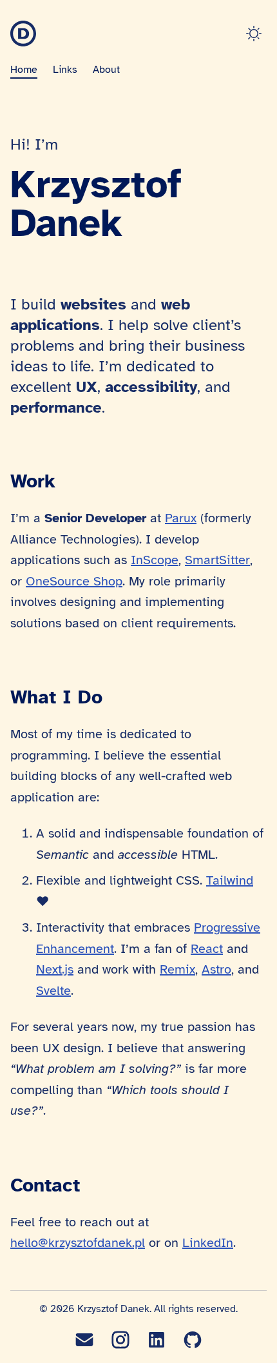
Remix (177, 969)
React (207, 949)
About (106, 69)
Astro (216, 969)
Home (23, 69)
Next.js (54, 969)
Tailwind (229, 880)
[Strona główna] (23, 33)
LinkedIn (207, 1243)
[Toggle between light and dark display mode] (256, 33)
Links (65, 69)
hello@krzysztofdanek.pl (77, 1243)
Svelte (53, 991)
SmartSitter (217, 560)
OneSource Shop (74, 581)
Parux (180, 518)
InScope (154, 560)
